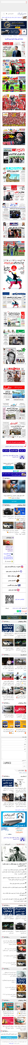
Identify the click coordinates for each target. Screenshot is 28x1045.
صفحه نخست (25, 35)
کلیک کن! (14, 501)
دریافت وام (8, 468)
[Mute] (6, 491)
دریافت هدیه (9, 1037)
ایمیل (25, 744)
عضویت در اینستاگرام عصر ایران (12, 567)
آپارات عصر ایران (13, 590)
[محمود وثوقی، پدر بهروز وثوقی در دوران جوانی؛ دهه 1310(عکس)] (14, 854)
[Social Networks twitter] (16, 471)
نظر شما (24, 737)
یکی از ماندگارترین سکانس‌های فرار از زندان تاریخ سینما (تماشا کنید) (9, 549)
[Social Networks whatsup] (18, 471)
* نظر (25, 749)
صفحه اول (16, 614)
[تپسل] (3, 478)
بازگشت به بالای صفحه (20, 810)
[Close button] (27, 1031)
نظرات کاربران (14, 451)
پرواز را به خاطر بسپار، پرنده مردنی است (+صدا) (10, 456)
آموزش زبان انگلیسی (13, 585)
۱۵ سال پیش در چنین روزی (12, 571)
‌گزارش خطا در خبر (24, 611)
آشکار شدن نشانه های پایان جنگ (17, 883)
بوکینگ (20, 772)
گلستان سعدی (11, 581)
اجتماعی (20, 35)
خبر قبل (7, 451)
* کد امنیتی (24, 760)
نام (25, 739)
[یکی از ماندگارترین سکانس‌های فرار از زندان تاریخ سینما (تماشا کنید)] (8, 542)
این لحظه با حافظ (12, 576)
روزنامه (19, 614)
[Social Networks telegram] (14, 471)
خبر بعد (21, 451)
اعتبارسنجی (24, 772)
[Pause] (4, 491)
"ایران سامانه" (11, 1043)
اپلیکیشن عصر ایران (19, 599)
